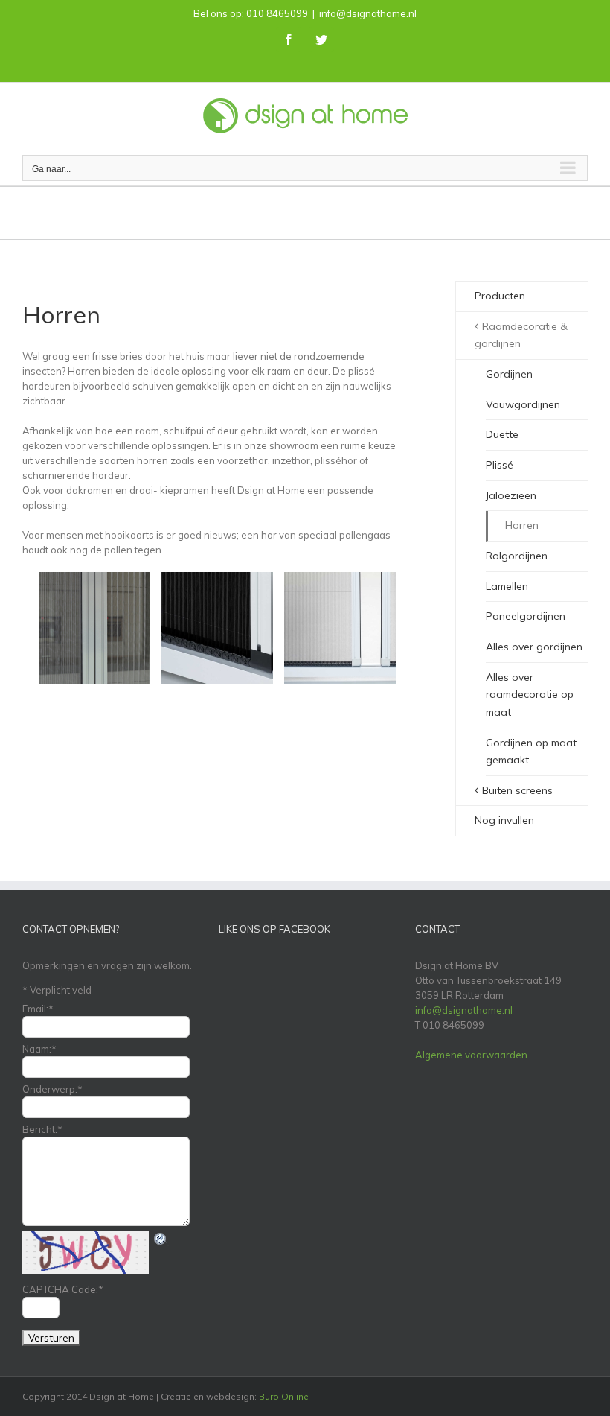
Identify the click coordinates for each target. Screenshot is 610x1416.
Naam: (39, 1049)
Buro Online (284, 1396)
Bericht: (42, 1129)
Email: (38, 1009)
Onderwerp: (52, 1089)
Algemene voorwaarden (471, 1055)
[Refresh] (160, 1239)
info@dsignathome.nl (368, 13)
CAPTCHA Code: (62, 1289)
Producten (500, 295)
